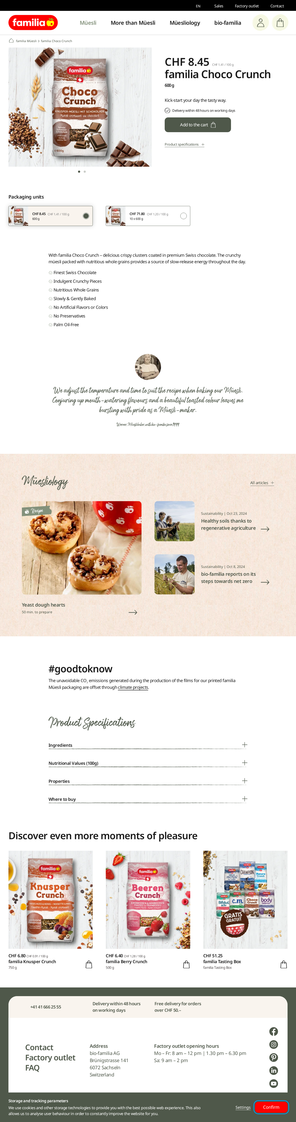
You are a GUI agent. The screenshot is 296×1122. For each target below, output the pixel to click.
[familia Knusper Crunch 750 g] (50, 910)
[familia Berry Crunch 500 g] (148, 910)
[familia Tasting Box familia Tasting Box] (245, 910)
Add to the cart (194, 125)
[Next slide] (140, 110)
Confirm (271, 1107)
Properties (59, 781)
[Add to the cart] (89, 964)
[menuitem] (88, 23)
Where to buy (62, 799)
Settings (243, 1107)
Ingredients (60, 745)
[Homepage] (33, 22)
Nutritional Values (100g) (73, 763)
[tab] (79, 172)
